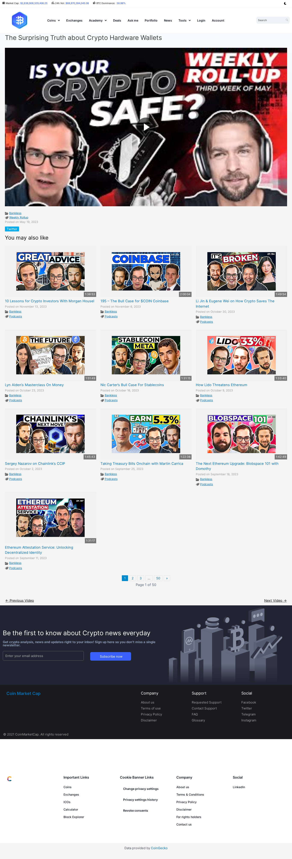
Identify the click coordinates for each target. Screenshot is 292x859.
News (168, 20)
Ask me (133, 20)
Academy (96, 20)
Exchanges (74, 20)
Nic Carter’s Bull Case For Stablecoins (132, 385)
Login (201, 20)
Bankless (15, 213)
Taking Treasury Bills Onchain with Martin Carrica (141, 463)
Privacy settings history (140, 799)
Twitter (12, 229)
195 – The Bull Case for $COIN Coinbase (134, 301)
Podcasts (15, 316)
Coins (51, 20)
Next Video (275, 601)
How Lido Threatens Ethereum (221, 385)
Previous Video (19, 601)
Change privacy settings (141, 789)
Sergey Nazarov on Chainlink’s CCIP (35, 463)
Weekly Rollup (18, 217)
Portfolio (151, 20)
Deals (117, 20)
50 (158, 578)
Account (218, 20)
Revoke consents (135, 810)
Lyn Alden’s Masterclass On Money (34, 385)
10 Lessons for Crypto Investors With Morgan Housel (49, 301)
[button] (53, 20)
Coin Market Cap (23, 693)
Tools (182, 20)
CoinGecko (159, 848)
